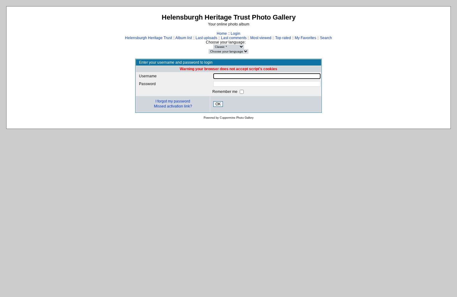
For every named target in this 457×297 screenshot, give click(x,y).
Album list (183, 38)
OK (218, 104)
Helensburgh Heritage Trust (148, 38)
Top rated (283, 38)
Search (326, 38)
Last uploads (206, 38)
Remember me (225, 91)
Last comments (234, 38)
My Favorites (305, 38)
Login (235, 33)
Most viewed (260, 38)
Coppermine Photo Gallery (237, 117)
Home (222, 33)
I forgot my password (172, 101)
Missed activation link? (173, 106)
